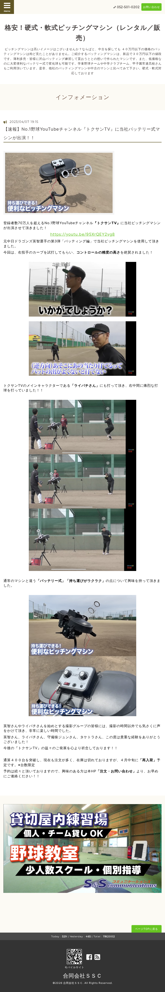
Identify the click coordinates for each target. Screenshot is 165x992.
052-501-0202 (128, 7)
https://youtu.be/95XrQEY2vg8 (82, 234)
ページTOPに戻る (146, 928)
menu (7, 11)
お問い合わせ (151, 7)
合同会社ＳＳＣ (82, 975)
